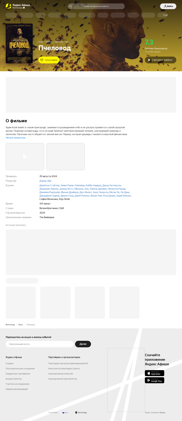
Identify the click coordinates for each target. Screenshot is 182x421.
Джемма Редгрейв (50, 192)
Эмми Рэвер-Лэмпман (72, 185)
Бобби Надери (93, 185)
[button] (165, 15)
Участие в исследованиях (17, 384)
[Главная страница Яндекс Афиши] (8, 6)
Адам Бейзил (123, 195)
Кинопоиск (21, 225)
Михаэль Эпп (81, 188)
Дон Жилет (86, 192)
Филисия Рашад (116, 188)
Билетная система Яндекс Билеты (64, 368)
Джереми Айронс (49, 188)
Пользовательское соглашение (20, 368)
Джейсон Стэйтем (49, 185)
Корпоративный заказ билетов (62, 379)
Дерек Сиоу (67, 195)
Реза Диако (109, 195)
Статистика (52, 413)
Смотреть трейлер (162, 60)
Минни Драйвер (69, 192)
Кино (20, 325)
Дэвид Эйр (45, 181)
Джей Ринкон (82, 195)
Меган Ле (114, 192)
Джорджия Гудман (50, 195)
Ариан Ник (96, 195)
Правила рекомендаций (17, 389)
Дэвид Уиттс (66, 188)
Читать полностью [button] (15, 137)
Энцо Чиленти (100, 192)
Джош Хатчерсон (111, 185)
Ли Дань (125, 192)
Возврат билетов (14, 379)
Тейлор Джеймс (98, 188)
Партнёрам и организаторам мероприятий (68, 363)
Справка (9, 363)
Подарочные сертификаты (18, 374)
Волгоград (10, 325)
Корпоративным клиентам (60, 374)
